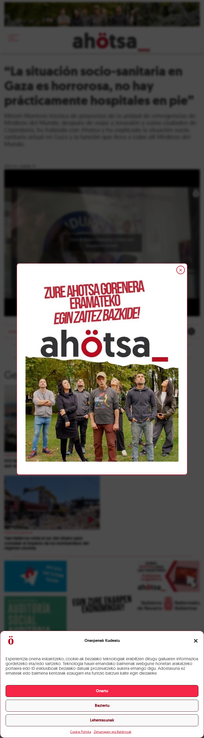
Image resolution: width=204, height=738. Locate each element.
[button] (195, 640)
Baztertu (102, 705)
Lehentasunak (102, 720)
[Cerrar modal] (180, 270)
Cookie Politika (80, 732)
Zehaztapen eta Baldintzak (112, 732)
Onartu (102, 691)
